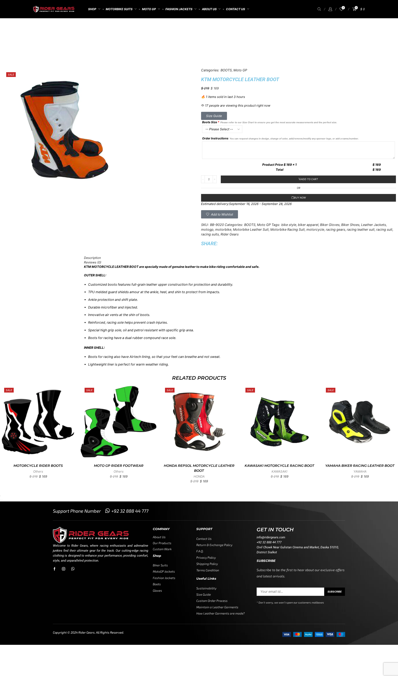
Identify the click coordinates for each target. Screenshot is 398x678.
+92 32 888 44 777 (129, 510)
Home (182, 29)
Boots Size (269, 122)
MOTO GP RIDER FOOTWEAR (118, 466)
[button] (319, 9)
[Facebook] (54, 569)
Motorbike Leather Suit (251, 230)
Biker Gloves (330, 225)
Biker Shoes (350, 225)
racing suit (384, 230)
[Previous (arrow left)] (0, 500)
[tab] (199, 258)
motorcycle (315, 230)
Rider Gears (230, 234)
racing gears (335, 230)
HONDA (199, 476)
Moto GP (198, 29)
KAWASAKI (279, 471)
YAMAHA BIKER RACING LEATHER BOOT (359, 466)
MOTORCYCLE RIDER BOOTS (38, 466)
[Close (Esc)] (0, 495)
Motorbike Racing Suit (287, 230)
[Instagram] (63, 569)
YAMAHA (359, 471)
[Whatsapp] (73, 569)
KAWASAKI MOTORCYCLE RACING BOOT (279, 466)
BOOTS (215, 29)
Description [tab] (92, 258)
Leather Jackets (373, 225)
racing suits (210, 234)
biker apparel (308, 225)
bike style (288, 225)
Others (38, 471)
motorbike (223, 230)
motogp (207, 230)
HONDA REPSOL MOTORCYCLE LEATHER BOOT (199, 468)
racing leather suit (361, 230)
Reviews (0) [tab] (92, 262)
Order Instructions (280, 138)
